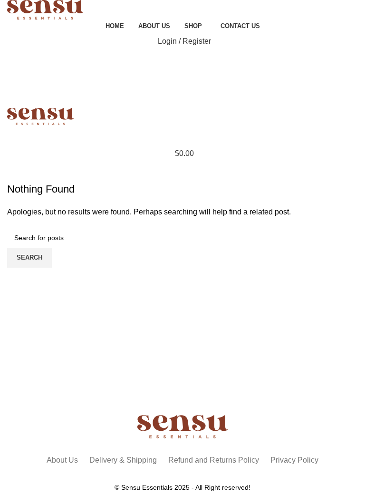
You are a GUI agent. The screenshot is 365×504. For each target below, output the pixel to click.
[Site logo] (45, 9)
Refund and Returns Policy (213, 460)
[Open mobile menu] (182, 134)
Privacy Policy (294, 460)
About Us (62, 460)
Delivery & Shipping (123, 460)
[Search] (182, 60)
